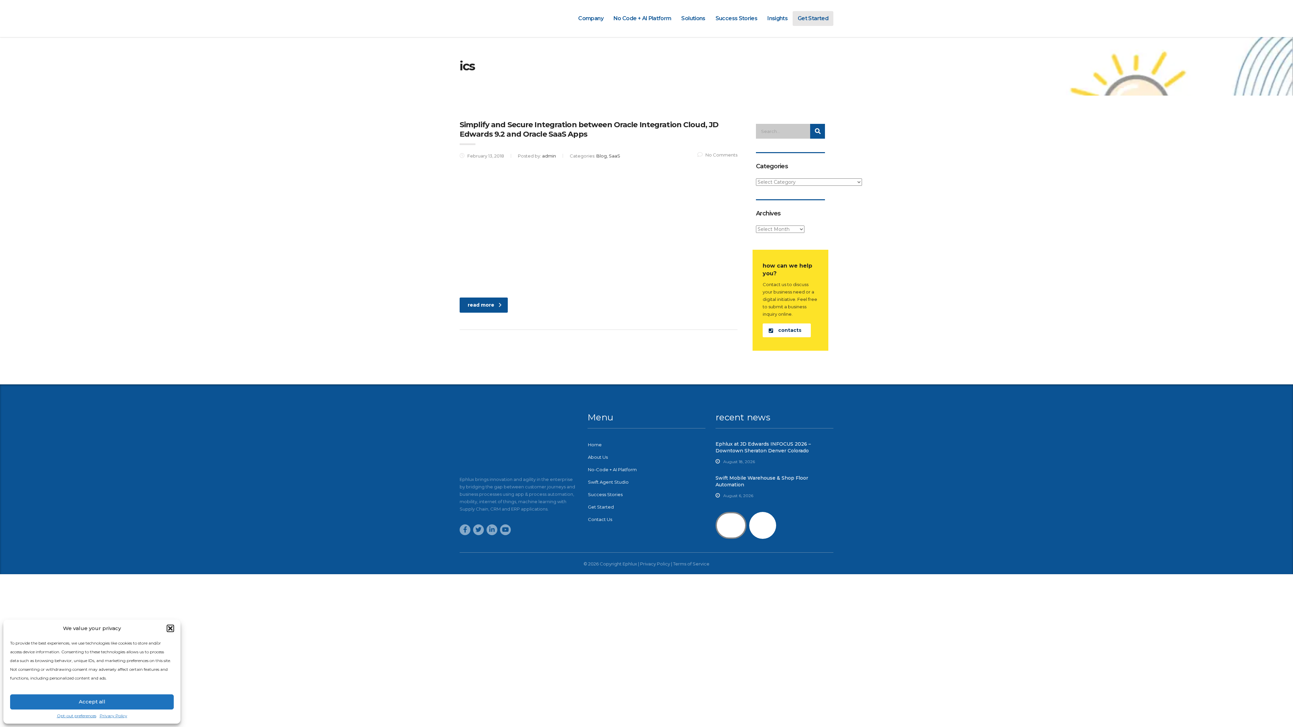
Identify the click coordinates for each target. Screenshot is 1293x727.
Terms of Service (691, 563)
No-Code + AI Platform (612, 469)
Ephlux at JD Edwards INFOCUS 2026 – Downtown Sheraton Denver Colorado (763, 447)
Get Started (813, 18)
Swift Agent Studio (608, 482)
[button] (170, 628)
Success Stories (736, 18)
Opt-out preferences (76, 715)
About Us (598, 457)
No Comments (721, 155)
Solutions (693, 18)
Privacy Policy (113, 715)
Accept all (92, 701)
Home (595, 444)
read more (481, 305)
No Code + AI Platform (642, 18)
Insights (777, 18)
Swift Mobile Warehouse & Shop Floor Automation (762, 481)
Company (590, 18)
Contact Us (600, 519)
